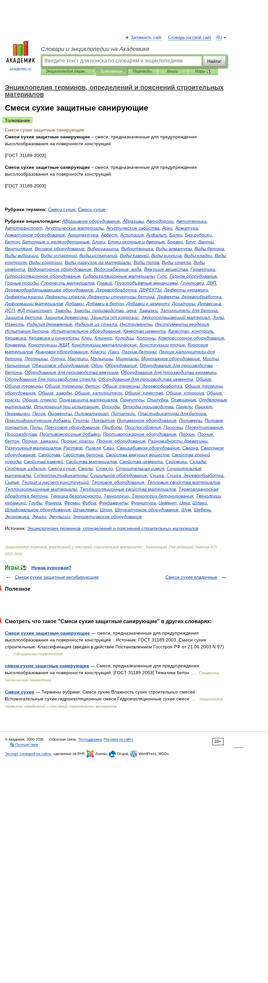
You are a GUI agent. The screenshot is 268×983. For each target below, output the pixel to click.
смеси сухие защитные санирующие (47, 665)
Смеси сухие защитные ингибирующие (57, 577)
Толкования (111, 71)
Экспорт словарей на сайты (28, 754)
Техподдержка (90, 739)
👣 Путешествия (24, 744)
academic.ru (20, 69)
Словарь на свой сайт (189, 37)
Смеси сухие (19, 691)
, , (105, 310)
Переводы (142, 71)
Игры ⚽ (203, 71)
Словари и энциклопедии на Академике (95, 49)
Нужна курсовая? (51, 567)
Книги (172, 71)
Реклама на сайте (118, 739)
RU (219, 37)
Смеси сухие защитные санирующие (47, 633)
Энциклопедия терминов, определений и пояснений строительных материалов (68, 71)
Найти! (214, 61)
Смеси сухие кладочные (191, 577)
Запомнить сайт (146, 37)
